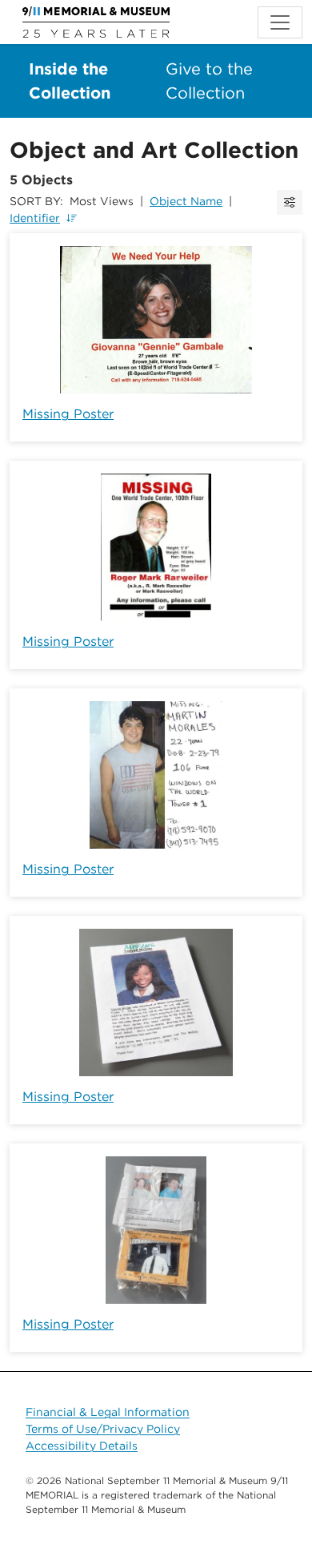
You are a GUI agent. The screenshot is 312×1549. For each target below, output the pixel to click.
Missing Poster (68, 414)
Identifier (35, 218)
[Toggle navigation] (280, 22)
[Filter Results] (289, 202)
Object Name (186, 201)
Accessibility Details (82, 1445)
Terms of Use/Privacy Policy (103, 1428)
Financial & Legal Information (108, 1412)
